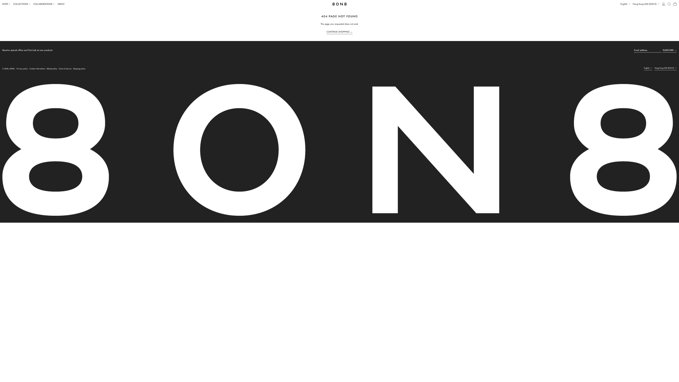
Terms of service (65, 68)
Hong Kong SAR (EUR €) (645, 4)
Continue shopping (338, 31)
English (624, 4)
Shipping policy (79, 68)
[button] (669, 4)
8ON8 (12, 68)
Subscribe (668, 50)
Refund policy (52, 68)
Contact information (37, 68)
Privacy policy (22, 68)
